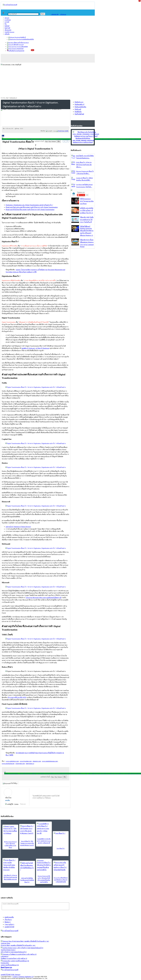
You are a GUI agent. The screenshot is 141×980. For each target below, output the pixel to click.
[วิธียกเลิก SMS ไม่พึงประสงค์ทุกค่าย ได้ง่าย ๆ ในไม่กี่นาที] (75, 222)
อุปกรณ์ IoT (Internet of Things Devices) (18, 526)
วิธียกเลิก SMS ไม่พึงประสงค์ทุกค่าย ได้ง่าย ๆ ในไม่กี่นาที (87, 219)
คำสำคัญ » (14, 783)
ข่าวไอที (7, 22)
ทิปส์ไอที (7, 26)
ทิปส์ (7, 98)
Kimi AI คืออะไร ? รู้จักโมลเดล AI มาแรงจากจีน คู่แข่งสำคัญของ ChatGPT (27, 843)
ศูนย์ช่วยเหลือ (9, 917)
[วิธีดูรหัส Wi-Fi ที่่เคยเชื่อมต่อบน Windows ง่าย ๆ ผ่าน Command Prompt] (75, 245)
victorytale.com (20, 763)
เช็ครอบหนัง (8, 30)
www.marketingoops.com (50, 761)
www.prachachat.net (8, 763)
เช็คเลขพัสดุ (24, 46)
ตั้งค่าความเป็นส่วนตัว (8, 972)
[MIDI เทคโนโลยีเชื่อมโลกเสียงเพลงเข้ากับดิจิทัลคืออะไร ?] (27, 866)
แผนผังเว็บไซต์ (9, 927)
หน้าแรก (7, 18)
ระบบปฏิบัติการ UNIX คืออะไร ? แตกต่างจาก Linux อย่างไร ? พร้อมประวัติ (44, 841)
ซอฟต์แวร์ (23, 37)
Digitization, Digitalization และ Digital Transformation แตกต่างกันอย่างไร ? (29, 205)
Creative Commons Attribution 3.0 (22, 976)
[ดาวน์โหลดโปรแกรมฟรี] (10, 4)
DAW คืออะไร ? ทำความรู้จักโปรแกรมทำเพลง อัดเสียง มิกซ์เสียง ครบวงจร (10, 877)
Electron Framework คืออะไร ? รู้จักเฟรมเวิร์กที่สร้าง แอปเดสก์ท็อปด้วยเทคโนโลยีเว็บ (44, 879)
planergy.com (37, 761)
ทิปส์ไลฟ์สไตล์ (79, 114)
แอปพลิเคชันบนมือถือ (28, 39)
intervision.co (30, 763)
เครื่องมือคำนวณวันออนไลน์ (16, 50)
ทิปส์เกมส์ (78, 109)
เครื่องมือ (7, 34)
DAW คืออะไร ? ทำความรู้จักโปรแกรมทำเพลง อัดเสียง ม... (84, 165)
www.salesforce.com (12, 761)
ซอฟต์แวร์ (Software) (28, 348)
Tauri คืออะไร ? (61, 848)
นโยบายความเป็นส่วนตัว (25, 972)
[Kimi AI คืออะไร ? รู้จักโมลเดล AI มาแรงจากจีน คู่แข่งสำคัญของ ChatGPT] (27, 830)
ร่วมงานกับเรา (9, 924)
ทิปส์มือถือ (78, 111)
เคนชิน (7, 800)
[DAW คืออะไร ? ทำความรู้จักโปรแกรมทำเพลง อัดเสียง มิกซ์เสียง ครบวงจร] (10, 865)
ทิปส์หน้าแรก (79, 102)
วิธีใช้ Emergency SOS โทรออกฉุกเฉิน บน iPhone (87, 201)
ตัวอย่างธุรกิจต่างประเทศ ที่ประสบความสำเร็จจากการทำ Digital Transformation (32, 207)
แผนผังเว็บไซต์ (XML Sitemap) (10, 974)
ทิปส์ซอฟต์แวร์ (13, 98)
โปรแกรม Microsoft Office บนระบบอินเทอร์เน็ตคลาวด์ (43, 597)
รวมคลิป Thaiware (9, 32)
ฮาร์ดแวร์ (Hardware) (42, 348)
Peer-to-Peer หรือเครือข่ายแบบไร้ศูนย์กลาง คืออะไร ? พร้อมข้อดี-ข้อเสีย (61, 879)
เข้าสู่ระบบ (63, 14)
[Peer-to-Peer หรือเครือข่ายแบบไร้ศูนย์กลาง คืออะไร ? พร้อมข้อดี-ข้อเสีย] (61, 866)
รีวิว (6, 24)
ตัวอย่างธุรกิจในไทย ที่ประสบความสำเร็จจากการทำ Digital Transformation (30, 209)
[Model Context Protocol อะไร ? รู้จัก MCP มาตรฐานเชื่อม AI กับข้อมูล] (10, 830)
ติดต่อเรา (8, 922)
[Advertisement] (70, 82)
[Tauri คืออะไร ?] (61, 835)
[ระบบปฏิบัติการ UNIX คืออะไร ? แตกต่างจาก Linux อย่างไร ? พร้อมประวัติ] (44, 829)
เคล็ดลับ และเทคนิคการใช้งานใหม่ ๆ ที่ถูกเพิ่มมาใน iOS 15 (86, 210)
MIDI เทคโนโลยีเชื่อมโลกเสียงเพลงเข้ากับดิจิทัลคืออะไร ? (27, 880)
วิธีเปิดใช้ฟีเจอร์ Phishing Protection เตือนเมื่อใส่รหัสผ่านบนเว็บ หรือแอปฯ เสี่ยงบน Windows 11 (86, 231)
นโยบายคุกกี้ (39, 972)
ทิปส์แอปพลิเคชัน (80, 107)
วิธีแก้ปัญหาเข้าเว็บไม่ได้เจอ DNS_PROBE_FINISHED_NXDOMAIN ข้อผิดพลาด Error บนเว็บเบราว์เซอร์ (83, 140)
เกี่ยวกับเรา (8, 919)
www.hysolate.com (26, 761)
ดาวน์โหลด (8, 20)
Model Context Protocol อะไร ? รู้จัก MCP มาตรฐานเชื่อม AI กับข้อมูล (10, 844)
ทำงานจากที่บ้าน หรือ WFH (17, 697)
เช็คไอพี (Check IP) (18, 44)
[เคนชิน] (60, 131)
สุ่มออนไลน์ (20, 48)
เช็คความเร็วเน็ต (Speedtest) (21, 42)
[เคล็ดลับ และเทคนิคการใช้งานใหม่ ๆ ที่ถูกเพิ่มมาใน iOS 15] (75, 213)
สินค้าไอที (7, 28)
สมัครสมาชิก (55, 14)
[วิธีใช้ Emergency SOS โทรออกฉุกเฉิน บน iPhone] (75, 204)
